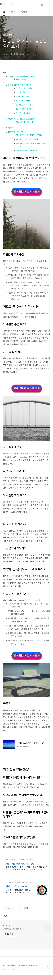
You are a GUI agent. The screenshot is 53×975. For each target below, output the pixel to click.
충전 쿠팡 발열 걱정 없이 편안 (20, 863)
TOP (48, 967)
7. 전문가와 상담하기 (24, 113)
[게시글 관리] (16, 908)
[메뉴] (48, 5)
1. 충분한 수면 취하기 (24, 88)
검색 (42, 5)
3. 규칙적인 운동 (22, 96)
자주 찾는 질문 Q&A (16, 132)
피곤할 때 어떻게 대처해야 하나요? (29, 135)
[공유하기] (12, 908)
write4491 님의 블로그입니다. (14, 928)
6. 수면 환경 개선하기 (24, 109)
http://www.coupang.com (17, 860)
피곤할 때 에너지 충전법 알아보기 (22, 76)
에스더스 (7, 925)
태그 (13, 11)
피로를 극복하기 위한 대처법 (19, 85)
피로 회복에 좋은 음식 (24, 122)
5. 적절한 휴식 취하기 (24, 104)
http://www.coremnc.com (17, 882)
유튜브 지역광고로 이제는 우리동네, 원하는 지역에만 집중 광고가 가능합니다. (18, 891)
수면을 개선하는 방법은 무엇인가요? (30, 139)
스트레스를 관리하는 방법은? (27, 150)
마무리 (11, 127)
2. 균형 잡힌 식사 (22, 92)
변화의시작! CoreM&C (17, 886)
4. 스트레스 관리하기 (24, 100)
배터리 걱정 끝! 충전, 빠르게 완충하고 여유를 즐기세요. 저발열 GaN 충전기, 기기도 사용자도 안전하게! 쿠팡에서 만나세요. (26, 868)
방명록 (24, 11)
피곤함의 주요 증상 (23, 79)
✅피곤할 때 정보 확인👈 (27, 191)
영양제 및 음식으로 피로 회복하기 (22, 119)
